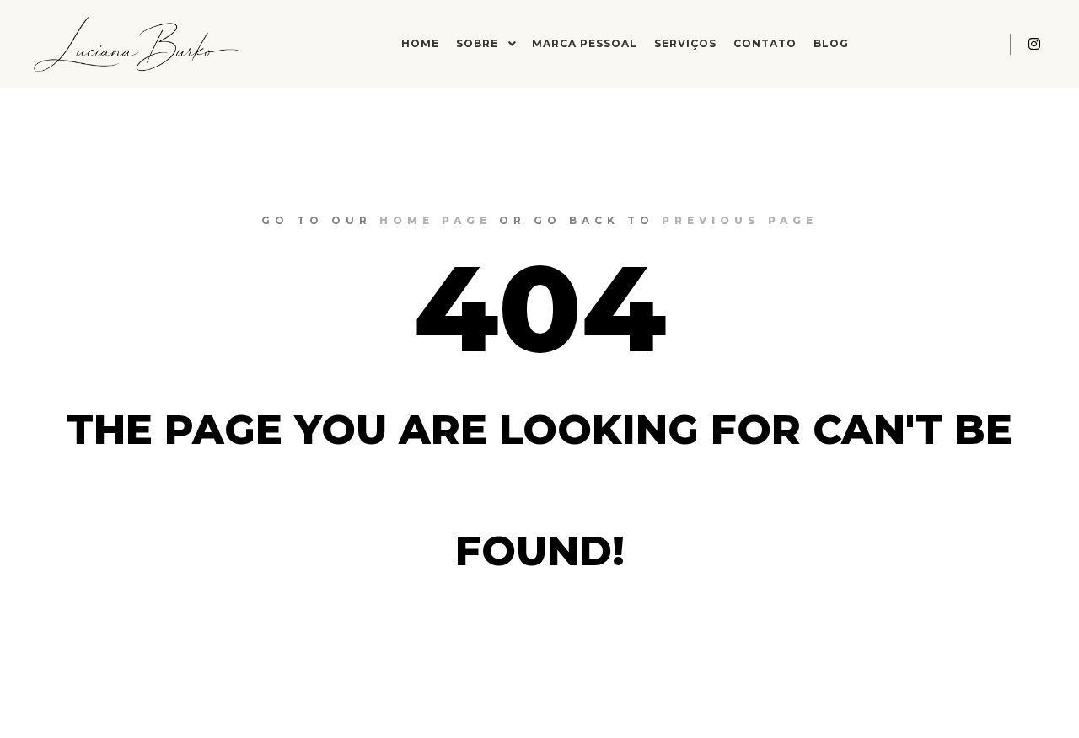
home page (435, 220)
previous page (740, 220)
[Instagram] (1034, 44)
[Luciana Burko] (137, 44)
